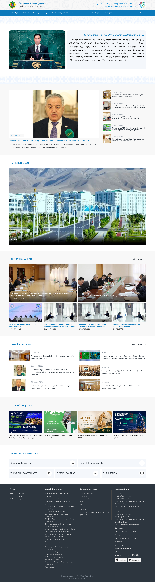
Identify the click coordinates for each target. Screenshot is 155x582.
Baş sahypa (15, 13)
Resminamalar (50, 567)
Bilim (81, 501)
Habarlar (26, 13)
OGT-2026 (83, 515)
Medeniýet (83, 507)
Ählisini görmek (138, 259)
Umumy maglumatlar (17, 493)
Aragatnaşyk (95, 13)
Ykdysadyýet (84, 499)
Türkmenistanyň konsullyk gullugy (56, 493)
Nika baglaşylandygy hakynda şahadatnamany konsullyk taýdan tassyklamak (56, 514)
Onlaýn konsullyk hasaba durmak (62, 13)
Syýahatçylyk (108, 13)
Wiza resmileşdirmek (17, 496)
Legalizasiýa (49, 496)
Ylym (81, 504)
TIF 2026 (83, 509)
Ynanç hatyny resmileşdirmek (55, 539)
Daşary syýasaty (85, 496)
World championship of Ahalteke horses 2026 (95, 512)
